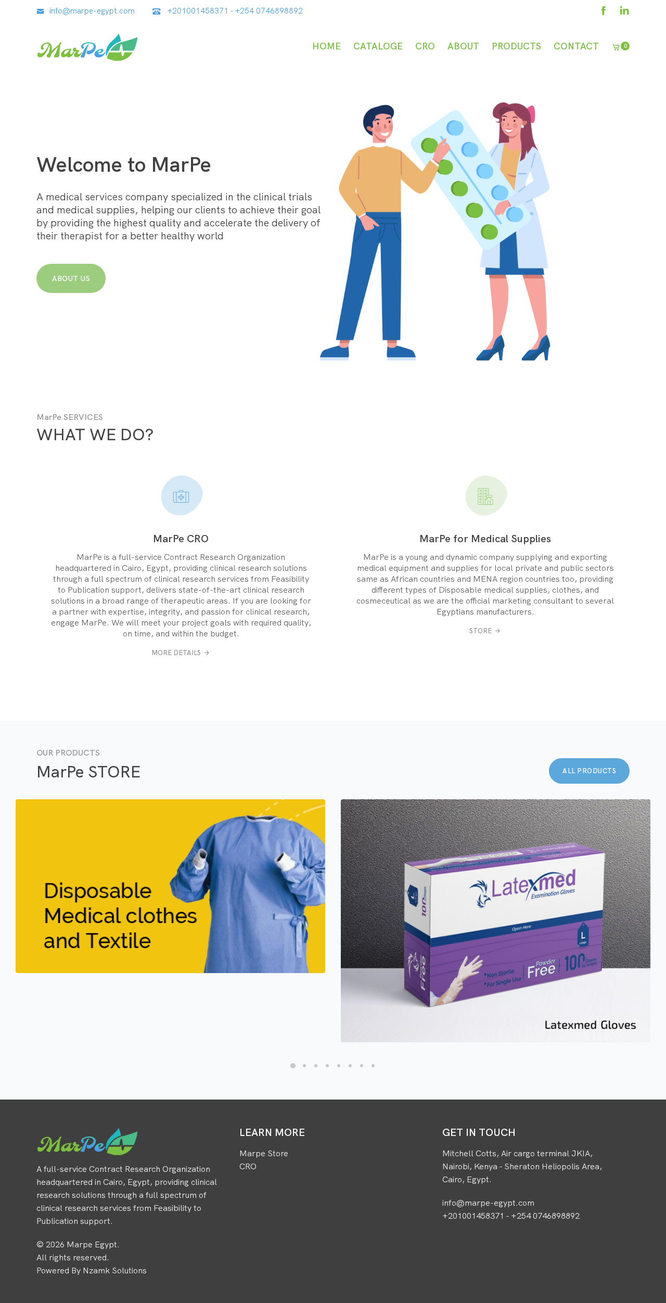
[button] (293, 1065)
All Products (589, 771)
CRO (425, 46)
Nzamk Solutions (115, 1270)
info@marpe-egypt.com (92, 11)
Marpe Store (263, 1153)
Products (516, 46)
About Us (71, 278)
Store (480, 631)
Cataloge (378, 46)
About (463, 46)
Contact (576, 46)
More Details (176, 652)
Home (326, 46)
